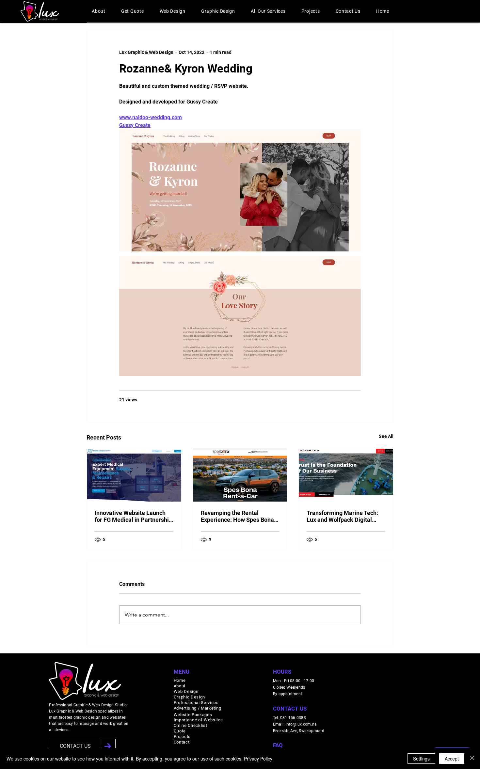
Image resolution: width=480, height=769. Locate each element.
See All (386, 436)
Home (180, 680)
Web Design (186, 691)
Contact (182, 742)
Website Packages (193, 714)
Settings (421, 758)
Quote (180, 731)
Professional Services (196, 702)
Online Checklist (190, 725)
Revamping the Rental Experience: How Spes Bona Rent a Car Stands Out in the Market (237, 516)
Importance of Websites (198, 719)
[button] (98, 11)
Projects (182, 736)
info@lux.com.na (301, 724)
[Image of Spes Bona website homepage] (240, 475)
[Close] (472, 758)
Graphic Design (189, 697)
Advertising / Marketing (197, 708)
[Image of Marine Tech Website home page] (346, 475)
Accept (452, 758)
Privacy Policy (258, 758)
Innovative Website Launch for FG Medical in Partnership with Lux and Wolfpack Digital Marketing (133, 516)
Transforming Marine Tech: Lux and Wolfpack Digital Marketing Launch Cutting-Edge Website (342, 516)
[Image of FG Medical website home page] (134, 475)
